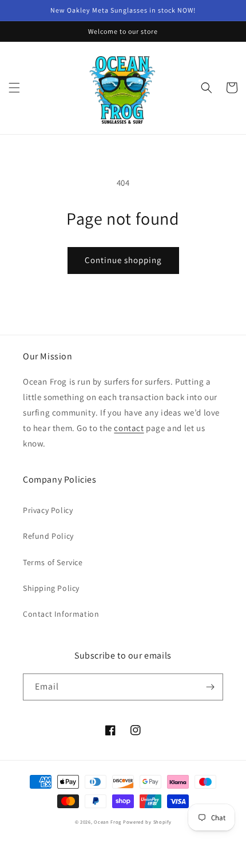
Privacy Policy (48, 510)
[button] (14, 87)
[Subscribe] (210, 686)
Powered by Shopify (147, 821)
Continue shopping (123, 259)
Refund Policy (48, 536)
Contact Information (61, 614)
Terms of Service (53, 562)
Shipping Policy (51, 588)
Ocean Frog (107, 821)
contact (129, 427)
